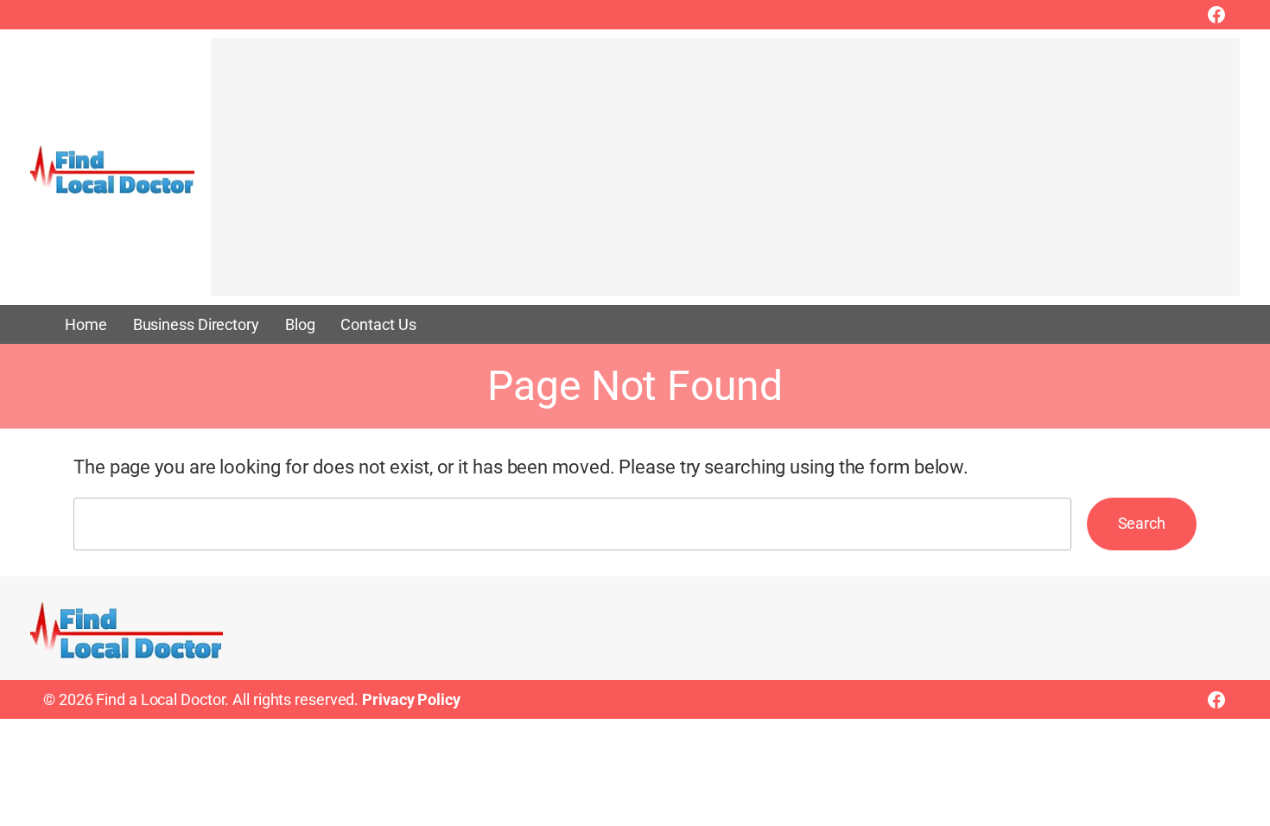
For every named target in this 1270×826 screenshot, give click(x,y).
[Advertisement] (725, 175)
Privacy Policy (411, 699)
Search (1141, 523)
